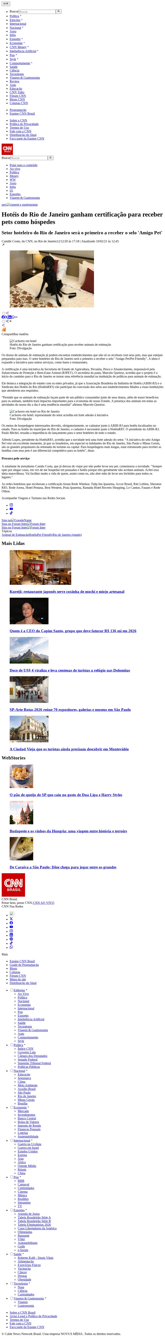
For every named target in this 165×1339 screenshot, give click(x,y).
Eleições (15, 20)
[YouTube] (11, 927)
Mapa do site (18, 979)
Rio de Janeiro (27, 1096)
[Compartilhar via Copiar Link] (16, 317)
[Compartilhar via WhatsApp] (12, 317)
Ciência (14, 70)
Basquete (23, 1235)
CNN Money (18, 47)
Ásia (21, 1158)
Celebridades (26, 1188)
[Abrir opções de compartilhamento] (9, 321)
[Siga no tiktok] (11, 513)
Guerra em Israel (28, 1147)
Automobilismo (27, 1243)
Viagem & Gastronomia (25, 77)
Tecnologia (17, 74)
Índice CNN (25, 1048)
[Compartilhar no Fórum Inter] (4, 330)
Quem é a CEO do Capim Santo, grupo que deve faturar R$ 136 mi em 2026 (73, 631)
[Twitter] (11, 919)
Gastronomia (26, 1305)
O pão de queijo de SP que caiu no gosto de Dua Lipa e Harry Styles (66, 795)
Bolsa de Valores (28, 1122)
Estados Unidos (28, 1151)
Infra (13, 35)
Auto (13, 85)
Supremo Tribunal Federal (34, 1063)
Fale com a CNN (20, 131)
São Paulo (24, 1092)
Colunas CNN (19, 103)
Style (13, 59)
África (22, 1162)
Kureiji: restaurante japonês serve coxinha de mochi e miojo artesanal (67, 591)
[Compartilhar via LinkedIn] (9, 317)
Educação (16, 88)
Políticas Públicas (29, 1066)
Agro (13, 31)
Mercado (23, 1111)
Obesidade (24, 1279)
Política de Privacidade (24, 124)
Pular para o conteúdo (23, 165)
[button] (82, 275)
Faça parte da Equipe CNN (27, 138)
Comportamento (20, 63)
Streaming (24, 1202)
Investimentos (26, 1114)
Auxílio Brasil (27, 1089)
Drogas (22, 1276)
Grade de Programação (24, 965)
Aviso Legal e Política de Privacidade (33, 1316)
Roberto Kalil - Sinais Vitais (35, 1257)
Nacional (15, 27)
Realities (23, 1199)
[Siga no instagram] (11, 505)
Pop (12, 55)
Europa (22, 1155)
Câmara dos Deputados (32, 1056)
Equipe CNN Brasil (22, 113)
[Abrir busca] (59, 11)
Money (14, 176)
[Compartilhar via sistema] (3, 325)
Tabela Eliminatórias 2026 (34, 1224)
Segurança (24, 1078)
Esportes (15, 39)
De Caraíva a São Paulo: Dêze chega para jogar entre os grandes (63, 867)
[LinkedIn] (11, 935)
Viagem (23, 1302)
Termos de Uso (19, 127)
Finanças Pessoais (29, 1129)
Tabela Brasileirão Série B (34, 1221)
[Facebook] (11, 923)
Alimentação (26, 1261)
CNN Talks (17, 92)
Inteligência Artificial (23, 51)
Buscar (14, 11)
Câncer (22, 1272)
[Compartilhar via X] (6, 317)
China (21, 1173)
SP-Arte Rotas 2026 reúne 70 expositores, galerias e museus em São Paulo (70, 709)
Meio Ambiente (27, 1085)
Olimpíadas (25, 1232)
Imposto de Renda (29, 1125)
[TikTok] (11, 943)
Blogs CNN (17, 99)
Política (14, 16)
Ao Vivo (23, 994)
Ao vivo (15, 168)
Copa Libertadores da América (37, 1228)
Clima (21, 1081)
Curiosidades (26, 1294)
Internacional (18, 23)
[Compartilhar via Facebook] (3, 317)
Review (15, 81)
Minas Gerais (26, 1099)
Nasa (21, 1287)
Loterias (23, 1133)
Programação (18, 110)
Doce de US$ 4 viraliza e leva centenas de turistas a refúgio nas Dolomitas (70, 670)
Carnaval (23, 1184)
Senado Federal (27, 1059)
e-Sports (23, 1250)
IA (11, 190)
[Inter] (12, 915)
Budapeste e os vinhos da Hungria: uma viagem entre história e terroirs (68, 831)
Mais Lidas (13, 543)
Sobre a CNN (18, 120)
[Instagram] (11, 931)
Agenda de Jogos (29, 1214)
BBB (21, 1180)
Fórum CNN (18, 95)
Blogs (13, 968)
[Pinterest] (11, 939)
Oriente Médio (27, 1166)
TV (20, 1206)
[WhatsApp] (11, 947)
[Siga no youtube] (11, 509)
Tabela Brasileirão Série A (34, 1217)
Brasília (22, 1103)
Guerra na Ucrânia (29, 1144)
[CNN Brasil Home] (23, 154)
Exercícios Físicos (29, 1265)
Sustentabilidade (28, 1136)
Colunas (15, 972)
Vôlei (21, 1239)
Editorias (19, 990)
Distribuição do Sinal (23, 135)
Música (22, 1195)
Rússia (22, 1169)
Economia (16, 43)
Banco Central (27, 1118)
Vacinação (24, 1268)
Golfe (21, 1246)
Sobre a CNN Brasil (22, 1312)
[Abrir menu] (6, 4)
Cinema (23, 1191)
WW (13, 179)
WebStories (13, 757)
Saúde (14, 66)
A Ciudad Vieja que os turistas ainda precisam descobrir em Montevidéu (69, 749)
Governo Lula (27, 1052)
